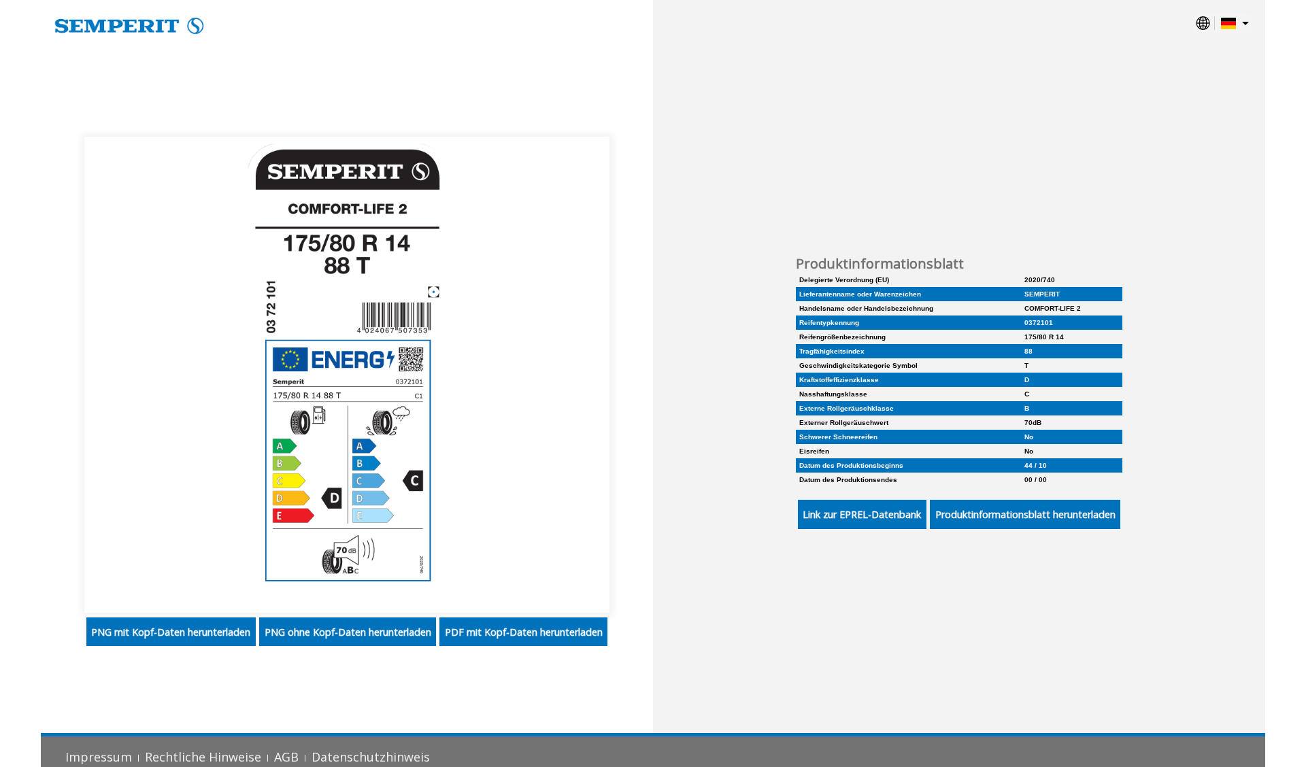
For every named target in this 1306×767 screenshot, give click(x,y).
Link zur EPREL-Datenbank (862, 514)
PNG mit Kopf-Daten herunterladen (170, 632)
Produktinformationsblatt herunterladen (1025, 514)
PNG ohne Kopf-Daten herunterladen (348, 632)
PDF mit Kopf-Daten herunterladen (524, 632)
